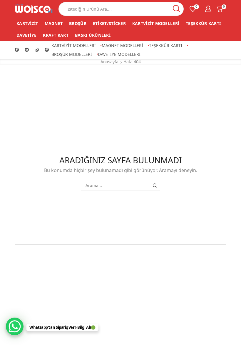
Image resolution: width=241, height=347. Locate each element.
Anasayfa (109, 61)
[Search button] (176, 9)
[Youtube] (27, 50)
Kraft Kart (55, 35)
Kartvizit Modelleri (155, 23)
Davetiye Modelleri (119, 54)
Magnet (54, 23)
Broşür (77, 23)
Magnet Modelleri (122, 45)
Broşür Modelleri (71, 54)
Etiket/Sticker (109, 23)
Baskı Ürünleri (93, 35)
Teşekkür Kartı (203, 23)
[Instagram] (37, 50)
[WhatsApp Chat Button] (15, 326)
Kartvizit (27, 23)
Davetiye (26, 35)
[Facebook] (17, 50)
